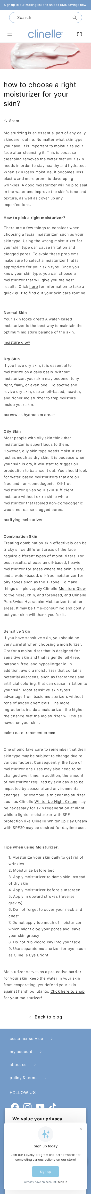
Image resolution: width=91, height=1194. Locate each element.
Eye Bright (38, 955)
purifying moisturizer (23, 519)
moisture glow (17, 342)
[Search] (74, 17)
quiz (19, 293)
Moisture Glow (72, 588)
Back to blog (48, 1016)
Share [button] (14, 121)
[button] (9, 33)
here (33, 286)
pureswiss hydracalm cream (30, 414)
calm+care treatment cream (29, 732)
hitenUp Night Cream (57, 801)
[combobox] (45, 17)
